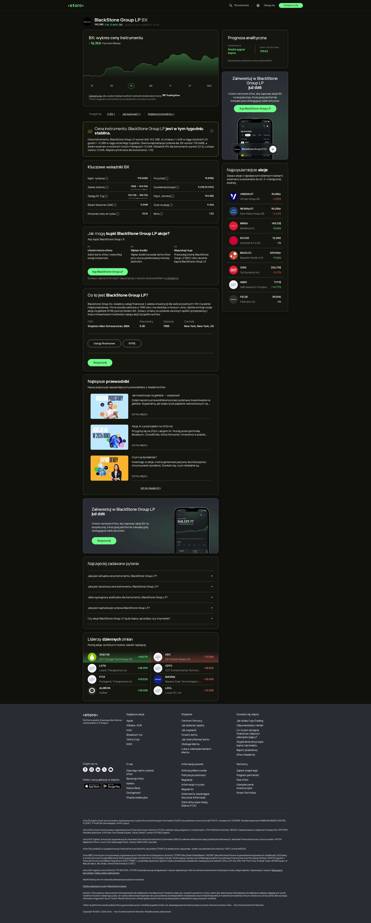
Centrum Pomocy (191, 720)
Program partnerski (248, 775)
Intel (129, 730)
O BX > (111, 114)
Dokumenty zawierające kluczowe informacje (195, 795)
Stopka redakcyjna (137, 797)
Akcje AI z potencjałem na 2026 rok (152, 426)
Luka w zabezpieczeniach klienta (196, 750)
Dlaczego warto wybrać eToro (140, 772)
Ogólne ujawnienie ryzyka (95, 886)
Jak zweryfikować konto (195, 739)
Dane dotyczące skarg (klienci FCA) (194, 804)
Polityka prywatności (193, 775)
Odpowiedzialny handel (250, 725)
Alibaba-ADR (134, 725)
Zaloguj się (269, 5)
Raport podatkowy (247, 750)
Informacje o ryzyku (192, 784)
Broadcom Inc (134, 734)
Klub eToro (242, 779)
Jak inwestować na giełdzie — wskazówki (156, 395)
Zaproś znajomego (247, 770)
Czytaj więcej (140, 414)
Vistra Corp (133, 739)
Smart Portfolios (246, 792)
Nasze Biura (133, 788)
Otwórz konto (189, 734)
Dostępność (133, 792)
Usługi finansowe (104, 343)
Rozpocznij (100, 362)
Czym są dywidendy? (144, 457)
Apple (129, 720)
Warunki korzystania (117, 886)
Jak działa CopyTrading (250, 720)
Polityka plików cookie (194, 770)
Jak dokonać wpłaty (192, 725)
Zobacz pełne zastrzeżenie (106, 873)
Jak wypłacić (189, 730)
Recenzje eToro (135, 778)
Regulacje (186, 779)
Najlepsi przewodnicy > (161, 114)
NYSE (132, 343)
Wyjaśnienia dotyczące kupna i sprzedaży (250, 743)
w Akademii (171, 278)
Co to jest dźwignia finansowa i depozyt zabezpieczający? (248, 734)
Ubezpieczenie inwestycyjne (245, 786)
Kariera (130, 783)
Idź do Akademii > (151, 488)
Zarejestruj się (290, 5)
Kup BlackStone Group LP (255, 108)
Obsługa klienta (190, 744)
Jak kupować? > (131, 114)
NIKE (129, 744)
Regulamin (187, 789)
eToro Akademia (246, 754)
